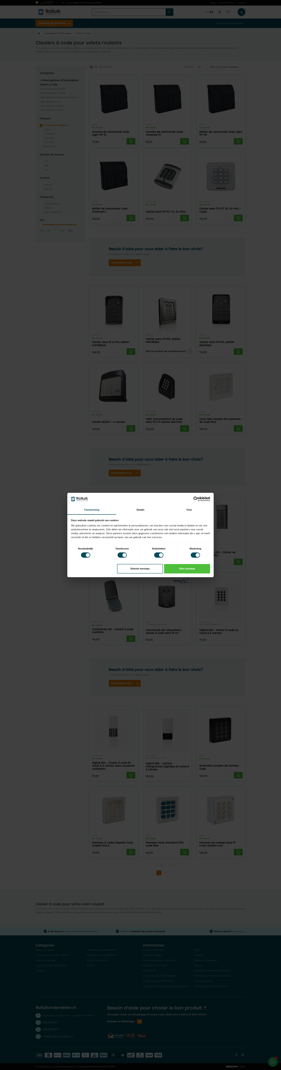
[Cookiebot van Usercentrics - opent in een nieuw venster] (196, 499)
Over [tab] (189, 509)
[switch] (122, 555)
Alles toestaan (187, 568)
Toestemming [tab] (91, 509)
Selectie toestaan (140, 568)
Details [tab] (141, 509)
